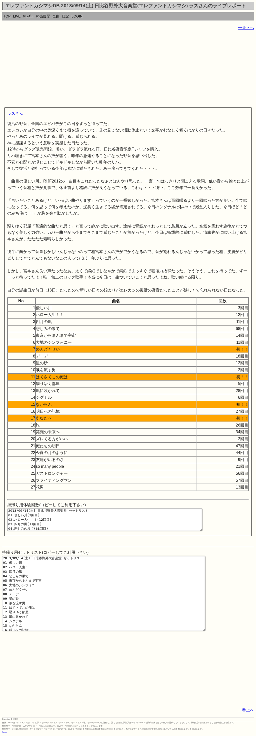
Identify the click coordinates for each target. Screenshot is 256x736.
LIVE (16, 16)
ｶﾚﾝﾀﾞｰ (28, 16)
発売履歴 (43, 16)
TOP (6, 16)
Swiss (4, 732)
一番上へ (246, 710)
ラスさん (15, 113)
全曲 (56, 16)
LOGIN (77, 16)
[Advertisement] (128, 70)
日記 (65, 16)
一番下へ (246, 28)
